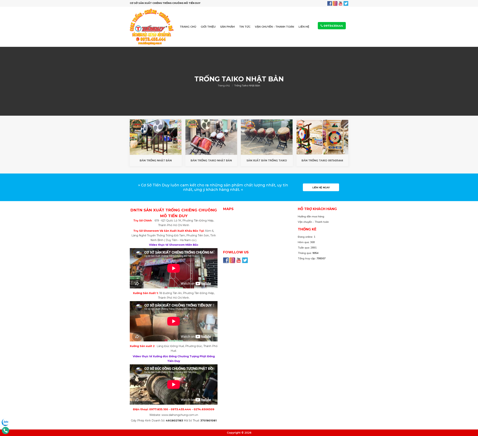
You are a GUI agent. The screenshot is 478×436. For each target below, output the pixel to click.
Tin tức (244, 26)
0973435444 (333, 25)
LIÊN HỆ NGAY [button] (321, 187)
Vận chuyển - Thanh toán (313, 222)
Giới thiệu (208, 26)
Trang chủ (188, 26)
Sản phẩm (227, 26)
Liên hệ (304, 26)
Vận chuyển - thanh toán (274, 26)
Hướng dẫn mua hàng (311, 216)
